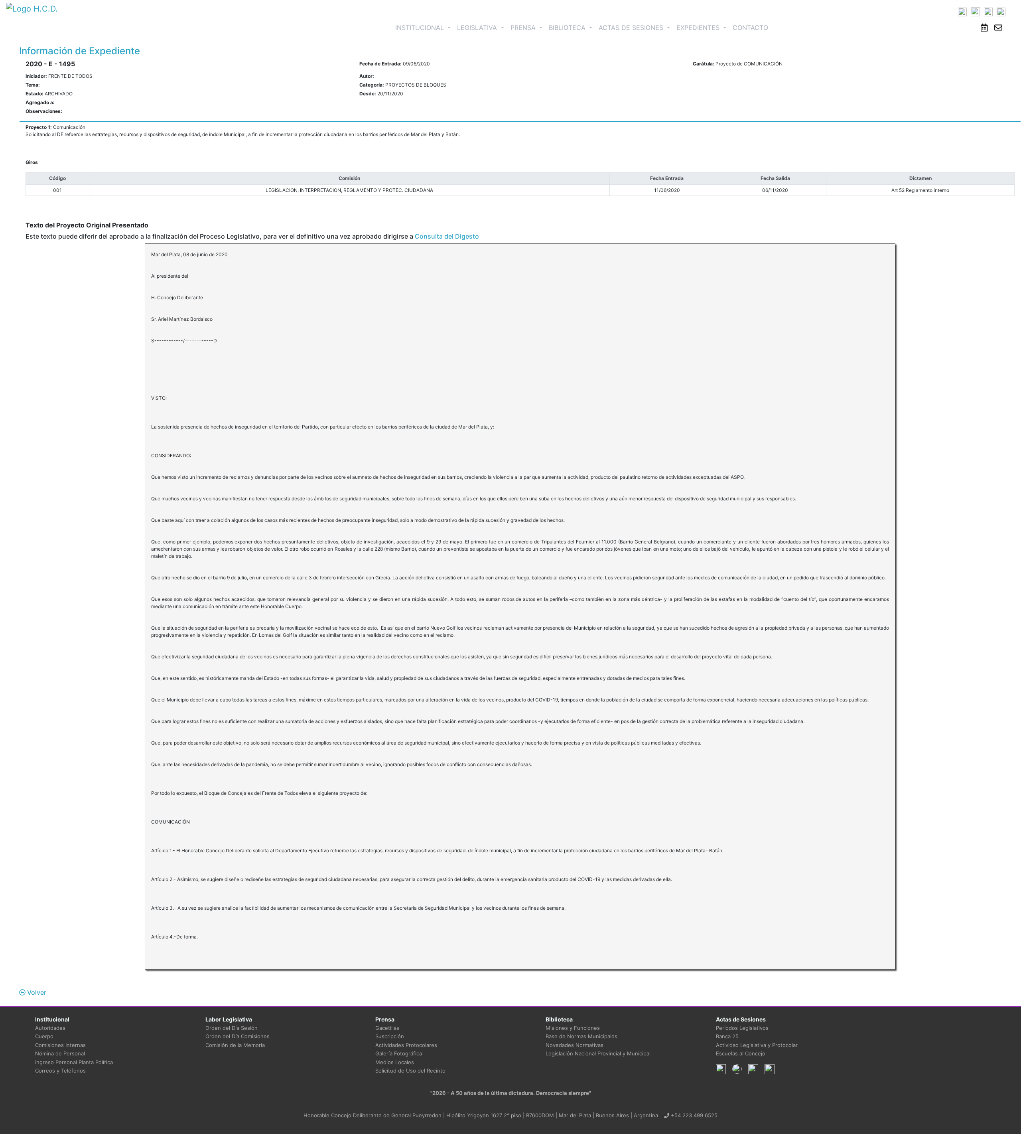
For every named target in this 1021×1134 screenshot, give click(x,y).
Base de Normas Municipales (581, 1036)
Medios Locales (394, 1062)
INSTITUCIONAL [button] (424, 27)
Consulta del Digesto (447, 236)
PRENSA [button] (524, 28)
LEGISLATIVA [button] (478, 28)
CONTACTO (750, 28)
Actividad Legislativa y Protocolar (757, 1045)
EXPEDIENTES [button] (698, 28)
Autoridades (50, 1028)
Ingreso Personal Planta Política (74, 1062)
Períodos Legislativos (742, 1028)
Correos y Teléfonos (60, 1070)
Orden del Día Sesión (231, 1028)
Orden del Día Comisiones (237, 1036)
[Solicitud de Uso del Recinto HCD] (984, 28)
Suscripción (389, 1036)
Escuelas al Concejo (740, 1053)
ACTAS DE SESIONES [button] (632, 28)
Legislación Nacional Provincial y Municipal (598, 1053)
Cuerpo (44, 1036)
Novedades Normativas (574, 1045)
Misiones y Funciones (573, 1028)
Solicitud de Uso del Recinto (410, 1070)
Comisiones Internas (60, 1045)
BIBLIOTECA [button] (568, 28)
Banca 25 (727, 1036)
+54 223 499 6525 (693, 1115)
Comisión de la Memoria (235, 1045)
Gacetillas (387, 1028)
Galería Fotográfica (398, 1053)
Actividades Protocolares (406, 1045)
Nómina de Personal (60, 1053)
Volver (36, 992)
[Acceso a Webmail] (998, 28)
